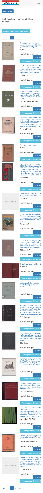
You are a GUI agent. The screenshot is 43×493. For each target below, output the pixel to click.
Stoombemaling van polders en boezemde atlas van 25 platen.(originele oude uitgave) (31, 45)
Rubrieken (7, 11)
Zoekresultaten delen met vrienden (16, 31)
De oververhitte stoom (28, 145)
